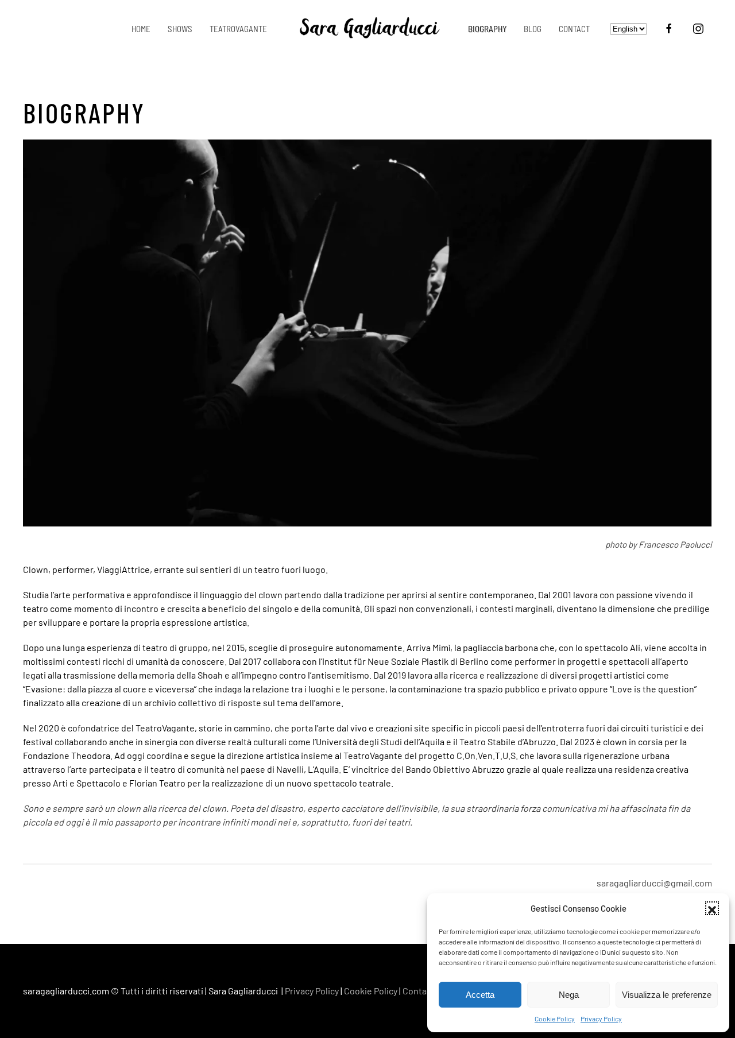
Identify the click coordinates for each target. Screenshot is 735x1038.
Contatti (419, 990)
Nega (569, 995)
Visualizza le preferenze (666, 995)
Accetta (480, 995)
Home (140, 29)
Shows (180, 29)
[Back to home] (367, 28)
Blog (532, 29)
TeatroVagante (238, 29)
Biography (487, 29)
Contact (574, 29)
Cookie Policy (555, 1018)
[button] (712, 908)
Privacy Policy (601, 1018)
